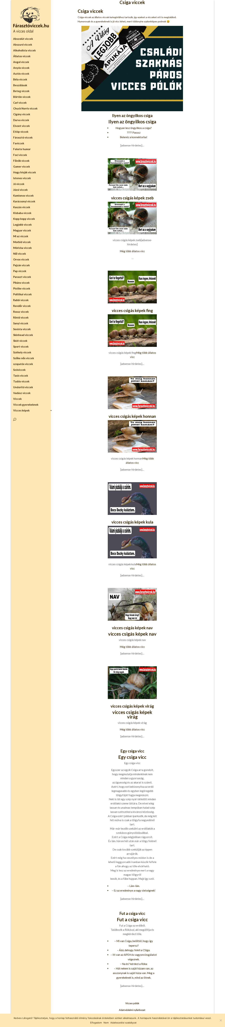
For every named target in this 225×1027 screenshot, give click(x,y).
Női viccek (19, 253)
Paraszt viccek (22, 277)
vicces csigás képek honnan (132, 416)
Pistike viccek (21, 288)
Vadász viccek (21, 393)
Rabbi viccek (20, 300)
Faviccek (18, 143)
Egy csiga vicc (132, 751)
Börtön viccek (21, 97)
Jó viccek (18, 184)
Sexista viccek (22, 329)
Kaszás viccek (21, 207)
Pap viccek (19, 271)
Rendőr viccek (22, 306)
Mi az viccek (20, 236)
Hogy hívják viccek (24, 172)
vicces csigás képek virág (132, 706)
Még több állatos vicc (132, 251)
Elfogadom (96, 1022)
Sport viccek (20, 346)
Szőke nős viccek (23, 358)
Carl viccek (20, 102)
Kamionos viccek (23, 195)
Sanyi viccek (20, 323)
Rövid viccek (20, 317)
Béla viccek (20, 79)
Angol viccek (21, 62)
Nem (106, 1022)
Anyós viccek (21, 68)
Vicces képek (21, 410)
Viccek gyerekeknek (25, 404)
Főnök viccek (21, 160)
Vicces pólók (132, 1003)
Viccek (17, 399)
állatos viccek (102, 17)
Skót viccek (20, 340)
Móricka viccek (22, 248)
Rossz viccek (21, 311)
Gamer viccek (21, 166)
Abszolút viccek (23, 38)
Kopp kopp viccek (24, 219)
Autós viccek (21, 73)
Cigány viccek (21, 114)
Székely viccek (22, 352)
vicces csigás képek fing (132, 310)
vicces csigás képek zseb (132, 198)
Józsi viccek (20, 189)
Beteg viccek (21, 91)
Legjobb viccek (22, 224)
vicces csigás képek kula (132, 522)
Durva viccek (21, 120)
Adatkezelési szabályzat (123, 1022)
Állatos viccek (21, 56)
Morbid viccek (22, 242)
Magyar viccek (22, 230)
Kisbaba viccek (22, 213)
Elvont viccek (21, 126)
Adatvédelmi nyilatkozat (132, 1009)
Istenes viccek (22, 178)
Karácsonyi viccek (24, 201)
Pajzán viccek (21, 265)
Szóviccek (19, 369)
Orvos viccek (21, 259)
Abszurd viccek (22, 44)
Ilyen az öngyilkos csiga (132, 115)
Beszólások (20, 85)
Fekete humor (22, 149)
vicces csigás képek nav (132, 627)
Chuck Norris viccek (25, 108)
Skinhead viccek (23, 335)
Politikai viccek (22, 294)
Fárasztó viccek (23, 137)
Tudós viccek (21, 381)
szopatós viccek (23, 364)
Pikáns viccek (21, 282)
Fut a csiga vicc (132, 913)
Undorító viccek (23, 387)
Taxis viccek (20, 375)
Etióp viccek (20, 131)
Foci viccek (20, 155)
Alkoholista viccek (24, 50)
